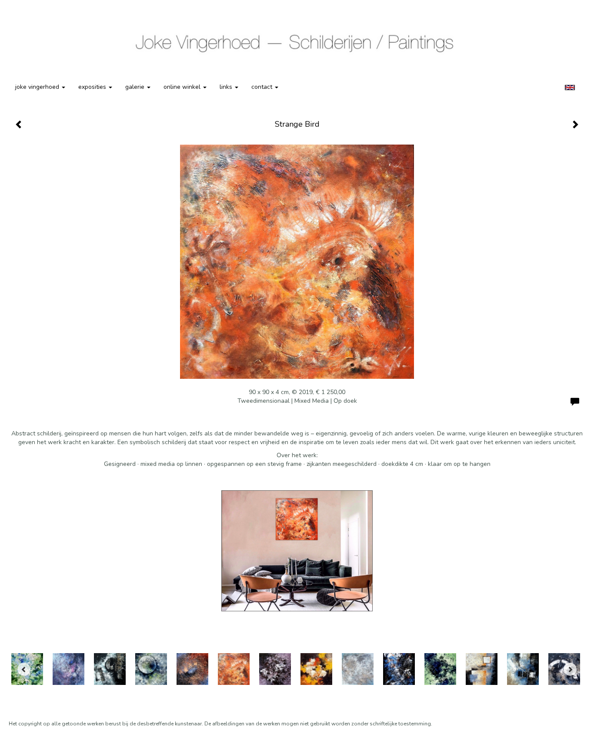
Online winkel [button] (183, 87)
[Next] (570, 669)
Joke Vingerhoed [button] (38, 87)
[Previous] (23, 669)
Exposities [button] (93, 87)
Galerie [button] (135, 87)
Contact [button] (262, 87)
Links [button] (227, 87)
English (570, 87)
